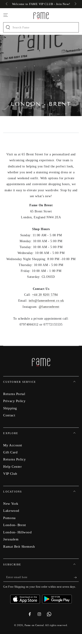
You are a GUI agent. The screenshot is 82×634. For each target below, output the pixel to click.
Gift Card (10, 452)
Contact (9, 415)
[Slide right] (75, 4)
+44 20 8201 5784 (45, 294)
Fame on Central (34, 625)
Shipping (10, 408)
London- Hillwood (17, 532)
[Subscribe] (76, 577)
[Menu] (5, 15)
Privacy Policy (14, 401)
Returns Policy (14, 459)
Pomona (9, 518)
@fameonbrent (49, 306)
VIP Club (10, 473)
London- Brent (14, 525)
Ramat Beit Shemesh (19, 546)
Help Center (12, 466)
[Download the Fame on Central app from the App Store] (26, 597)
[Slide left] (6, 4)
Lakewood (11, 510)
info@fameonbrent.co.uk (46, 300)
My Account (12, 445)
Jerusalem (10, 539)
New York (10, 503)
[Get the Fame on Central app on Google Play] (57, 597)
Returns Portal (14, 394)
